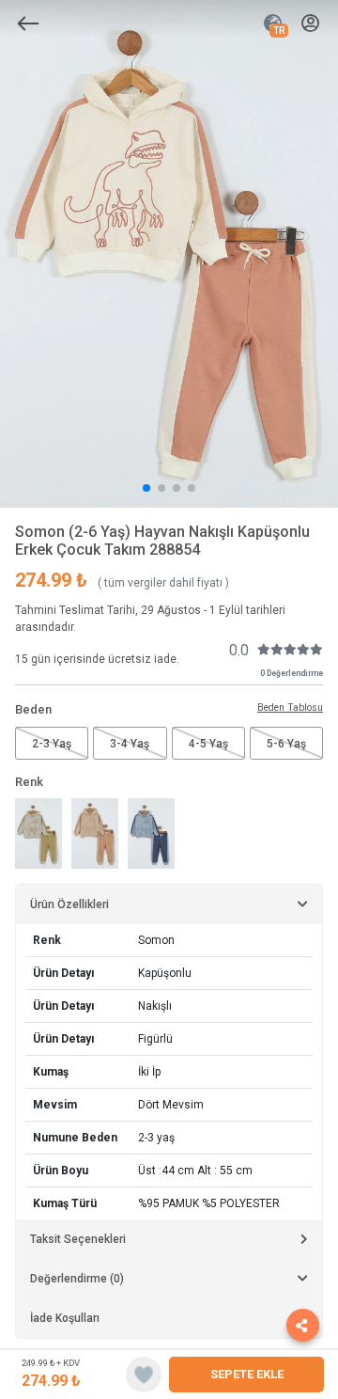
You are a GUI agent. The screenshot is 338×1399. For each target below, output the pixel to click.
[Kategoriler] (28, 23)
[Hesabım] (310, 24)
